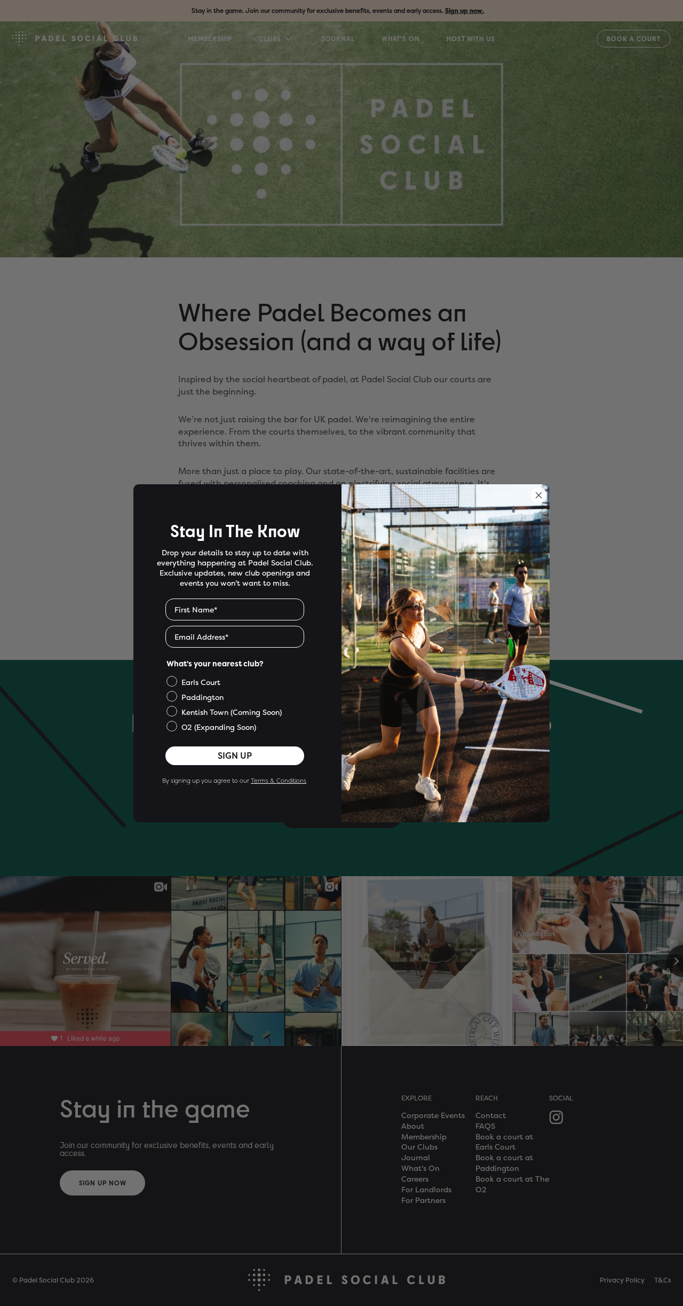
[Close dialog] (538, 495)
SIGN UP (235, 755)
